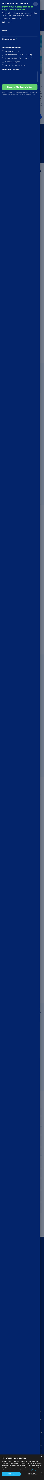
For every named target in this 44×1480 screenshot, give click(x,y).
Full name (7, 22)
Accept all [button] (11, 1474)
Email (5, 31)
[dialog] (22, 1467)
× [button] (41, 1457)
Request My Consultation (19, 87)
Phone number (9, 39)
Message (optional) (10, 69)
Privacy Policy (31, 1470)
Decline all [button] (32, 1474)
